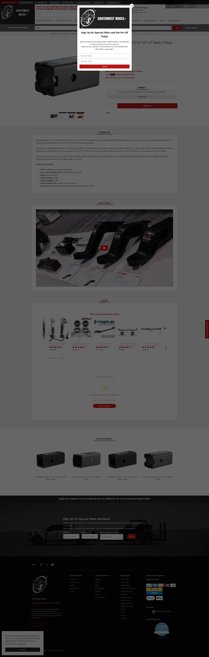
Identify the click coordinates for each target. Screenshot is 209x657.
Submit (104, 66)
